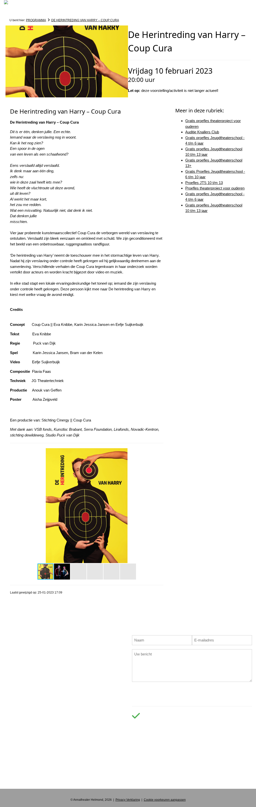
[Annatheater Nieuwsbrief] (171, 780)
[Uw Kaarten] (207, 10)
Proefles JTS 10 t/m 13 (204, 183)
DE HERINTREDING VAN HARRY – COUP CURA (85, 20)
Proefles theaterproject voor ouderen (214, 188)
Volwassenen (111, 10)
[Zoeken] (11, 13)
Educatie (137, 10)
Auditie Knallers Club (202, 132)
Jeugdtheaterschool (72, 10)
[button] (159, 453)
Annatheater (162, 10)
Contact (190, 10)
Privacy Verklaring (128, 800)
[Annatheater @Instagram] (148, 780)
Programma (38, 10)
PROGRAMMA (36, 20)
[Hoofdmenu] (10, 8)
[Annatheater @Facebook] (136, 780)
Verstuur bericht (192, 690)
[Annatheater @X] (159, 780)
